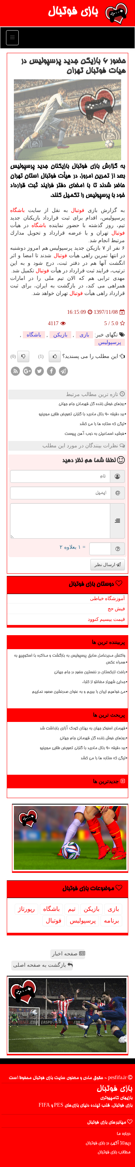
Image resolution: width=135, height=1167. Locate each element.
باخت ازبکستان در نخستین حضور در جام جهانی (89, 672)
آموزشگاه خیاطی (107, 598)
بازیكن (60, 335)
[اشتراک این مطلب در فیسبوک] (51, 371)
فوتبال (77, 210)
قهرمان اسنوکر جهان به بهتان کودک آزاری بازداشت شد (82, 728)
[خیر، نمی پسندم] (23, 356)
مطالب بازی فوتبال (114, 1152)
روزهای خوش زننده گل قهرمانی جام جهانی (91, 404)
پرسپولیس (109, 342)
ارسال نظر (105, 564)
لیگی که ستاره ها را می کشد (102, 424)
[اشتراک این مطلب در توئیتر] (39, 371)
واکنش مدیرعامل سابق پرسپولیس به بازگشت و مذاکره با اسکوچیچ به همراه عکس (69, 659)
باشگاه (17, 210)
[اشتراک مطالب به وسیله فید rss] (15, 371)
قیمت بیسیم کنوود (106, 619)
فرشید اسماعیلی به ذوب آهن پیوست (94, 434)
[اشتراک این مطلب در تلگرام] (63, 371)
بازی (84, 335)
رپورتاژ (26, 909)
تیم (71, 909)
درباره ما (123, 1134)
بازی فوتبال (73, 12)
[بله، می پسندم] (55, 356)
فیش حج (116, 608)
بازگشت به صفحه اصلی (40, 965)
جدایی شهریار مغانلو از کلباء (103, 682)
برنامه (111, 920)
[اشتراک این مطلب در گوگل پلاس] (27, 371)
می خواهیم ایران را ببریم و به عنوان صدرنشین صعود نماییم (78, 692)
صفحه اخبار (65, 954)
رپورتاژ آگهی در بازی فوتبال (108, 1143)
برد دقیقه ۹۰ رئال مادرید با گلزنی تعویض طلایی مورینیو (81, 414)
